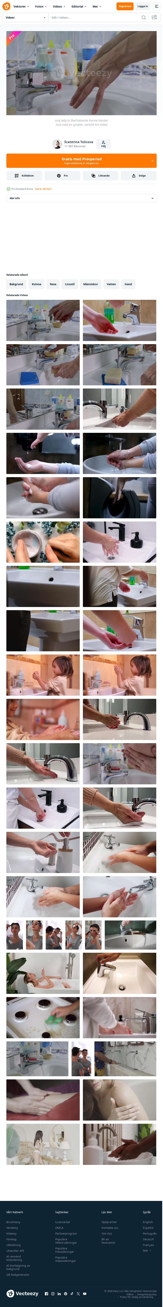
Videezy (11, 1232)
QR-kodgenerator (17, 1273)
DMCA (58, 1226)
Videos (57, 6)
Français (145, 1243)
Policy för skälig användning (133, 1295)
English (145, 1220)
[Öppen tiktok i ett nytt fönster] (72, 1292)
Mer (95, 6)
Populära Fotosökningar (63, 1248)
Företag (11, 1237)
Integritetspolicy (144, 1292)
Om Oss (105, 1232)
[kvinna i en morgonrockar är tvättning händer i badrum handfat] (119, 540)
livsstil (70, 282)
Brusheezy (13, 1220)
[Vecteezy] (6, 6)
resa (53, 282)
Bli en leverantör (107, 1239)
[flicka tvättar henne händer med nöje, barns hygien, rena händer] (119, 673)
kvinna (36, 282)
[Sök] (143, 17)
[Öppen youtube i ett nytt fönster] (84, 1292)
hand (128, 282)
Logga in (143, 6)
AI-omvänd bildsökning (14, 1256)
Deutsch (145, 1237)
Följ (103, 146)
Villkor (127, 1292)
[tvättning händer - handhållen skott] (130, 933)
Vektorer (20, 6)
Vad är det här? (43, 189)
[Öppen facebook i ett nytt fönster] (46, 1292)
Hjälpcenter (107, 1220)
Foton (39, 6)
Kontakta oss (108, 1226)
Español (145, 1226)
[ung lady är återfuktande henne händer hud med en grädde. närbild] (43, 318)
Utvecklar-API (15, 1249)
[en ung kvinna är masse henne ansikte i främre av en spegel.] (14, 933)
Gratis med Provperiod (82, 161)
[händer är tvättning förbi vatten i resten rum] (119, 971)
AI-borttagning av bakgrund (18, 1265)
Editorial (77, 6)
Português (147, 1232)
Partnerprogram (65, 1232)
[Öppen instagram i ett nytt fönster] (52, 1292)
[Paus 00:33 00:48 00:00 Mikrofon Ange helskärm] (81, 73)
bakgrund (16, 282)
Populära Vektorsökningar (65, 1239)
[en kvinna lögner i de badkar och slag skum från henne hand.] (43, 971)
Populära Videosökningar (64, 1257)
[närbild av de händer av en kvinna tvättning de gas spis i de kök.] (43, 1016)
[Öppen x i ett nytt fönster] (78, 1292)
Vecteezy (12, 1226)
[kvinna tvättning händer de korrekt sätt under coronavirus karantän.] (119, 629)
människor (90, 282)
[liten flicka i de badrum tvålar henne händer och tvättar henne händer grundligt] (43, 673)
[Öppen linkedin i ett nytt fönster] (59, 1292)
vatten (111, 282)
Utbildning (13, 1243)
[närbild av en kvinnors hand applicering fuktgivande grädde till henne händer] (43, 540)
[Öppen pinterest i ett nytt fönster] (65, 1292)
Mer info (15, 196)
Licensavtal (61, 1220)
